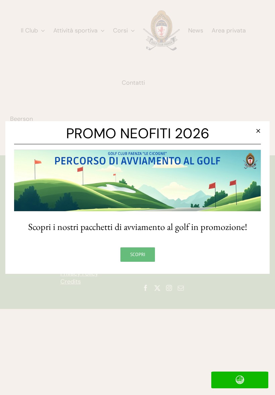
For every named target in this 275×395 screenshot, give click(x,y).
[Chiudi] (258, 131)
